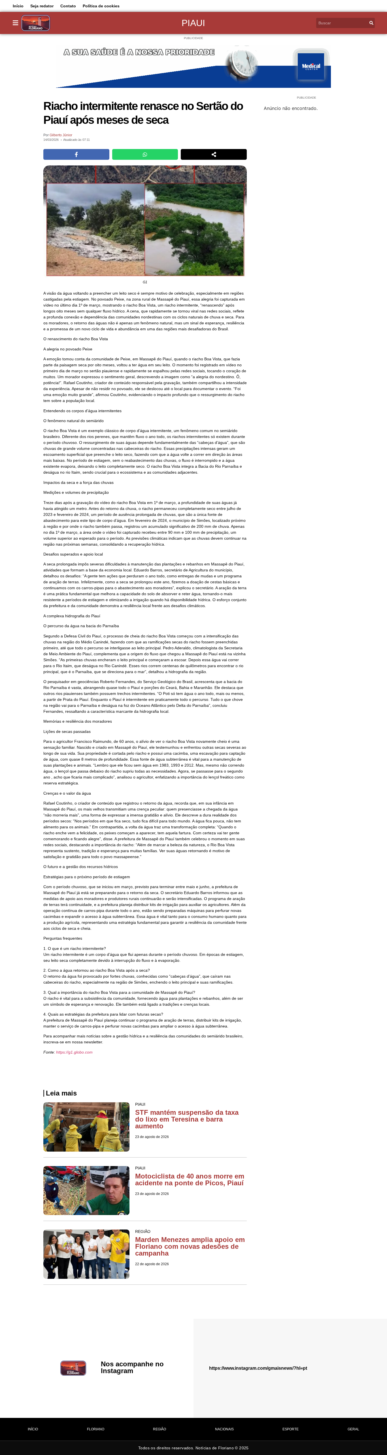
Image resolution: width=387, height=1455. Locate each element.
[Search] (371, 23)
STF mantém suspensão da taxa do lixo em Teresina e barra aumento (187, 1119)
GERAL (353, 1429)
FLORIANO (95, 1429)
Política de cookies (101, 6)
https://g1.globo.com (74, 1052)
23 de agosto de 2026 (152, 1137)
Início (18, 6)
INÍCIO (33, 1429)
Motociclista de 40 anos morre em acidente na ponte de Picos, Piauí (189, 1179)
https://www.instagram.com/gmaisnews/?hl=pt (258, 1368)
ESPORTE (290, 1429)
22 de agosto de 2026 (152, 1264)
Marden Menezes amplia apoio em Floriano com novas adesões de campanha (190, 1246)
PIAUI (193, 23)
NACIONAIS (224, 1429)
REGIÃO (159, 1429)
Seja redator (42, 6)
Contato (68, 6)
